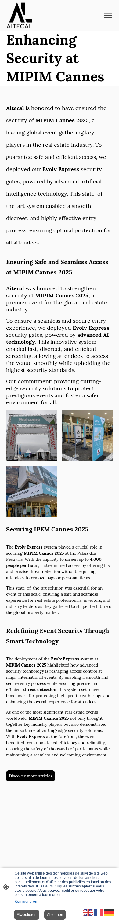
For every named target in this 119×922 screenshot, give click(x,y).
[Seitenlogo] (19, 15)
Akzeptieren (27, 915)
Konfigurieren (26, 901)
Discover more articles (30, 776)
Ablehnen (55, 915)
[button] (88, 912)
